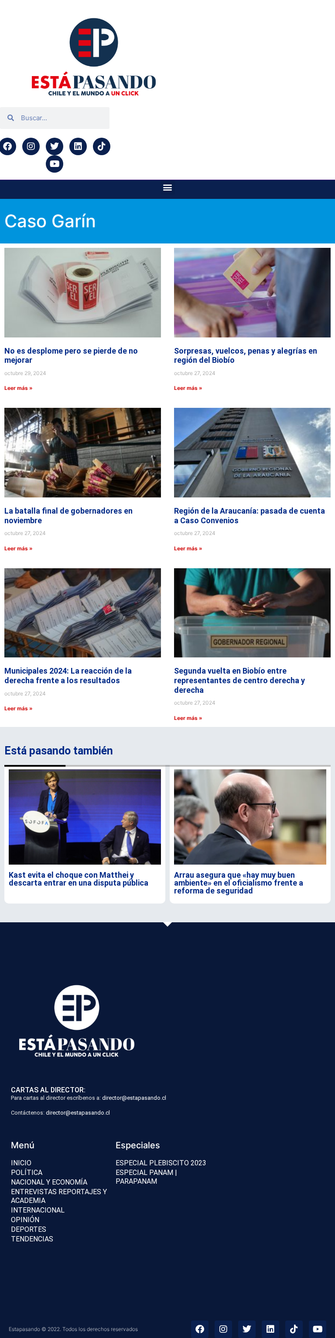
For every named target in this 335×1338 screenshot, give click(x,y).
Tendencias (32, 1239)
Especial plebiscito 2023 (161, 1163)
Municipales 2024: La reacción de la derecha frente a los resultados (68, 675)
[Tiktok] (101, 146)
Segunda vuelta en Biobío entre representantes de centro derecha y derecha (239, 680)
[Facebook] (200, 1329)
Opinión (25, 1220)
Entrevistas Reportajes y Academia (59, 1196)
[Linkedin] (78, 146)
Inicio (21, 1163)
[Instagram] (31, 146)
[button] (168, 187)
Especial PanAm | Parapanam (146, 1176)
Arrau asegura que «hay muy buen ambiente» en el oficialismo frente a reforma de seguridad (238, 882)
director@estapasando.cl (134, 1098)
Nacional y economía (49, 1182)
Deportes (28, 1229)
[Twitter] (54, 146)
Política (26, 1172)
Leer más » (18, 388)
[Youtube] (54, 164)
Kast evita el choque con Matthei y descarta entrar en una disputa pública (78, 878)
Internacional (38, 1210)
